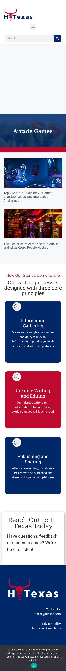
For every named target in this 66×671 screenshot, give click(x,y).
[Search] (57, 38)
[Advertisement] (33, 78)
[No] (61, 658)
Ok (34, 665)
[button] (33, 27)
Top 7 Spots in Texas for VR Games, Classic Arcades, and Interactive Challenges (28, 196)
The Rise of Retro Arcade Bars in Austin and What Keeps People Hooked (31, 246)
